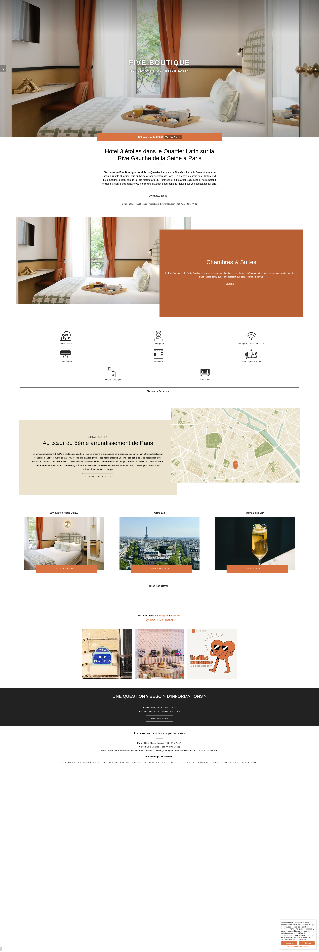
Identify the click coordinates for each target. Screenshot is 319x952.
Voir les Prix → (173, 137)
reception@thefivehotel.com (151, 711)
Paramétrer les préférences (298, 947)
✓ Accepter (289, 943)
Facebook (176, 615)
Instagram (163, 615)
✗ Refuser (307, 943)
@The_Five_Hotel (159, 620)
